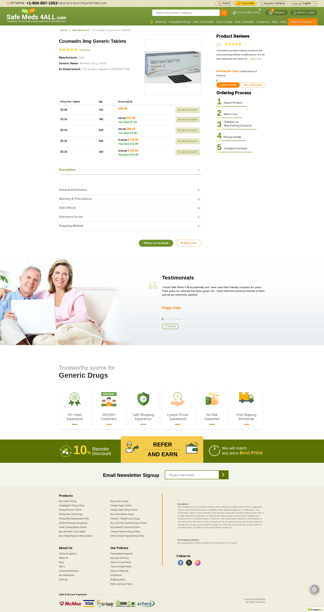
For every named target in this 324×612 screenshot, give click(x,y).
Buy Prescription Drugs (122, 514)
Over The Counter (203, 21)
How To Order (225, 21)
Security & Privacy (119, 558)
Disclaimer (116, 575)
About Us (161, 21)
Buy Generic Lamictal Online (125, 527)
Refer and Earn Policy (121, 584)
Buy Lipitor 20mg (67, 501)
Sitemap (63, 579)
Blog (283, 21)
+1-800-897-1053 (41, 3)
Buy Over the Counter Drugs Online (128, 523)
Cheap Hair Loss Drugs (70, 514)
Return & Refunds (119, 571)
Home (64, 30)
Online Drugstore (67, 553)
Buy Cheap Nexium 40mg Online (75, 536)
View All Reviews (252, 84)
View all (171, 326)
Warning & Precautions (75, 198)
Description (67, 169)
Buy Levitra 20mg (119, 501)
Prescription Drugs (180, 21)
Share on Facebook (156, 243)
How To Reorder (244, 21)
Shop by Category (301, 21)
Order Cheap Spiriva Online (72, 527)
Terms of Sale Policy (120, 566)
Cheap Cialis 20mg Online (123, 510)
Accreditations (66, 575)
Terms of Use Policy (120, 562)
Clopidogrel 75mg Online (71, 505)
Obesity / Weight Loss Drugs (125, 518)
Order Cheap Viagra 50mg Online (127, 536)
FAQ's (275, 21)
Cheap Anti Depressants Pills (74, 518)
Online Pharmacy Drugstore (73, 523)
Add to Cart (189, 110)
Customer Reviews (69, 571)
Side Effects (67, 207)
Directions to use (71, 216)
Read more (256, 58)
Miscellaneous (80, 30)
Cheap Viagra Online (121, 505)
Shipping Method (71, 225)
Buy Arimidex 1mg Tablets (72, 531)
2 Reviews (85, 50)
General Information (73, 189)
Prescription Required (121, 553)
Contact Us (262, 21)
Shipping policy (118, 579)
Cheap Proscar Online (70, 510)
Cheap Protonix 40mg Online (125, 531)
